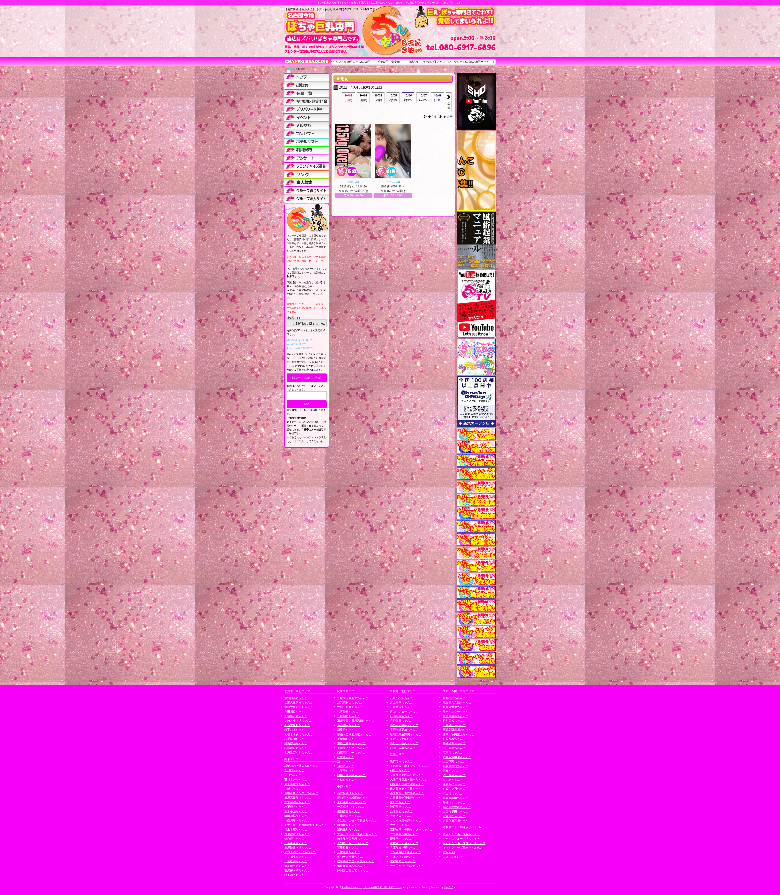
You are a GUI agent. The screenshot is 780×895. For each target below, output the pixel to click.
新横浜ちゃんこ (347, 730)
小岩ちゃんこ (345, 757)
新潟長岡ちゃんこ (401, 716)
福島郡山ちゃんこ (295, 743)
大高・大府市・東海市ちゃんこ (357, 834)
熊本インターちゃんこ (457, 711)
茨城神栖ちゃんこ (348, 716)
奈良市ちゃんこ (400, 802)
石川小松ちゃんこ (401, 698)
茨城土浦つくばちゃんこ (300, 852)
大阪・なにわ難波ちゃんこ (407, 866)
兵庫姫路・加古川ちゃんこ (407, 793)
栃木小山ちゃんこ (295, 811)
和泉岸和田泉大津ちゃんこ (407, 784)
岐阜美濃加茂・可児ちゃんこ (355, 861)
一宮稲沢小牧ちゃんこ (351, 806)
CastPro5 (448, 887)
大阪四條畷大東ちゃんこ (405, 852)
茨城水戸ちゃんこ (295, 779)
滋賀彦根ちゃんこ (401, 761)
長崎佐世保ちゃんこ (455, 707)
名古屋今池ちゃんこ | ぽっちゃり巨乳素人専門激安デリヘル (371, 887)
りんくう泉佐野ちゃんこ (405, 820)
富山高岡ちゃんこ (401, 702)
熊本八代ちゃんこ (454, 784)
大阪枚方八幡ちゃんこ (404, 834)
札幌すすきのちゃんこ (298, 734)
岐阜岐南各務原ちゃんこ (352, 838)
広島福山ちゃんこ (454, 725)
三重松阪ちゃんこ (348, 848)
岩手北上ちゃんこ (295, 730)
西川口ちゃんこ (294, 770)
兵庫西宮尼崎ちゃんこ (404, 857)
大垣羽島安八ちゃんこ (351, 802)
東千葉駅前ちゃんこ (297, 784)
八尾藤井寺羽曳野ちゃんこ (407, 798)
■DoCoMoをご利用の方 (300, 340)
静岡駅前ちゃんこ (348, 825)
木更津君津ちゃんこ (297, 834)
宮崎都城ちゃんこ (454, 739)
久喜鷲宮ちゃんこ (348, 711)
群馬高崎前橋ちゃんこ (298, 798)
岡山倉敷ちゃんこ (454, 775)
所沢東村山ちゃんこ (350, 702)
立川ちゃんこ (292, 775)
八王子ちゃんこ (347, 771)
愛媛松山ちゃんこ (454, 698)
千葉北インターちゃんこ (352, 748)
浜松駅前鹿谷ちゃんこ (351, 866)
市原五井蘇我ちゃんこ (351, 743)
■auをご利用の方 (296, 344)
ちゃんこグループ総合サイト (461, 834)
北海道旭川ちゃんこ (297, 725)
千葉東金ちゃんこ (295, 843)
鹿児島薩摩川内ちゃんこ (458, 730)
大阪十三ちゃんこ (401, 825)
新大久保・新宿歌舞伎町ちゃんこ (305, 825)
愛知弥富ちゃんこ (348, 811)
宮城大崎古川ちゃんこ (298, 707)
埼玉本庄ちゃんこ (295, 829)
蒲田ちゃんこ (345, 766)
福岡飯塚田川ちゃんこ (457, 757)
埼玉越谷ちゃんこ (295, 875)
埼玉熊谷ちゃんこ (295, 806)
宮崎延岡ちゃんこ (454, 816)
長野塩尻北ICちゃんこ (404, 739)
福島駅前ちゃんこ (295, 748)
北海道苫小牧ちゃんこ (298, 752)
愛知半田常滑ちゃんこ (351, 857)
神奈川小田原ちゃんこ (298, 857)
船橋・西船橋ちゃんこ (351, 775)
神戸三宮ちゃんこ (401, 806)
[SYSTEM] (306, 101)
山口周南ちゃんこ (454, 748)
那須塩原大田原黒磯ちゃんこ (355, 720)
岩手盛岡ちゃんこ (295, 739)
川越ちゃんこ (292, 788)
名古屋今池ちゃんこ (350, 793)
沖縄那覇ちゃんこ (454, 743)
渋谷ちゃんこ (345, 761)
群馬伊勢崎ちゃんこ (297, 866)
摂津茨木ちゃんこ (401, 838)
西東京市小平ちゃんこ (351, 752)
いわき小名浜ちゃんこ (298, 720)
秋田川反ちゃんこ (295, 711)
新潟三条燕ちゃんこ (403, 748)
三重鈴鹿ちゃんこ (348, 852)
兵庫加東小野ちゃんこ (404, 848)
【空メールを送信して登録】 (307, 377)
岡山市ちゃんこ (453, 793)
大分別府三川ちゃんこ (457, 820)
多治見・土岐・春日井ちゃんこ (357, 820)
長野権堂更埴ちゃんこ (404, 730)
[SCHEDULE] (306, 85)
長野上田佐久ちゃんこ (404, 743)
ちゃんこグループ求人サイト (461, 838)
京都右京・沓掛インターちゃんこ (411, 829)
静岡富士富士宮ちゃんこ (352, 870)
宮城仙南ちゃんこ (295, 698)
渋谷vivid (449, 852)
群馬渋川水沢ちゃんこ (298, 848)
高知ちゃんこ (451, 771)
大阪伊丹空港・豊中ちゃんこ (408, 779)
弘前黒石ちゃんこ (295, 716)
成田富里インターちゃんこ (301, 793)
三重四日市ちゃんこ (350, 816)
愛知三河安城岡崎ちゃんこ (354, 798)
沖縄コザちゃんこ (454, 802)
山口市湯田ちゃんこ (455, 811)
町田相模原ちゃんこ (297, 816)
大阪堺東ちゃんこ (401, 816)
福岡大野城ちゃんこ (455, 766)
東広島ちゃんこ (453, 780)
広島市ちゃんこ (453, 752)
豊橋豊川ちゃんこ (348, 829)
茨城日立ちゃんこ (348, 780)
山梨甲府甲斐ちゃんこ (404, 725)
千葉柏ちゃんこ (347, 739)
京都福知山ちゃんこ (403, 861)
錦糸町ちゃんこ (294, 838)
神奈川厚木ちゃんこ (297, 820)
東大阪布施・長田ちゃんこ (407, 788)
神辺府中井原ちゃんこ (457, 807)
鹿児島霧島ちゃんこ (455, 716)
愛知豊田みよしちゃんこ (352, 843)
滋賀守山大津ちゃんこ (404, 843)
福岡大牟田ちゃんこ (455, 798)
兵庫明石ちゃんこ (401, 811)
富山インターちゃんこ (404, 711)
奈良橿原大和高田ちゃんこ (407, 775)
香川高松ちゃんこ (454, 720)
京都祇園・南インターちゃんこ (410, 766)
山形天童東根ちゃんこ (298, 702)
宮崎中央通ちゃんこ (455, 789)
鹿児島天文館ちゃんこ (457, 702)
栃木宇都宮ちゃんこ (297, 802)
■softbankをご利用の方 (300, 348)
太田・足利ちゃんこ (350, 707)
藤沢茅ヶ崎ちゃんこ (297, 870)
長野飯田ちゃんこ (401, 720)
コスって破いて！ (454, 857)
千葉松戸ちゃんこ (295, 861)
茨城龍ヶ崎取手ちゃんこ (352, 698)
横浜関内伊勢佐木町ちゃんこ (302, 766)
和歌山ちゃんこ (400, 770)
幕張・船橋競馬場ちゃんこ (354, 734)
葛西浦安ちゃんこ (348, 725)
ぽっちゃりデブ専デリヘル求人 (463, 848)
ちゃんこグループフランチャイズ (464, 843)
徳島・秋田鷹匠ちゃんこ (458, 734)
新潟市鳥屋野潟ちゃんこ (405, 734)
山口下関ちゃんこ (454, 761)
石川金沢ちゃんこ (401, 707)
